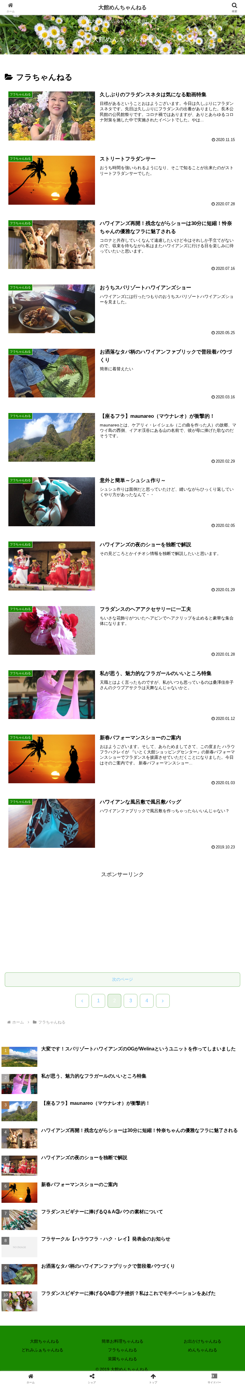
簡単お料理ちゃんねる (122, 1341)
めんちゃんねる (202, 1349)
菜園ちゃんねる (122, 1358)
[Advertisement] (122, 921)
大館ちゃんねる (42, 1341)
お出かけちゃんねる (202, 1341)
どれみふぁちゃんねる (42, 1349)
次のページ (122, 979)
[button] (226, 1005)
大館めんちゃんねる (122, 7)
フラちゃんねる (122, 1349)
